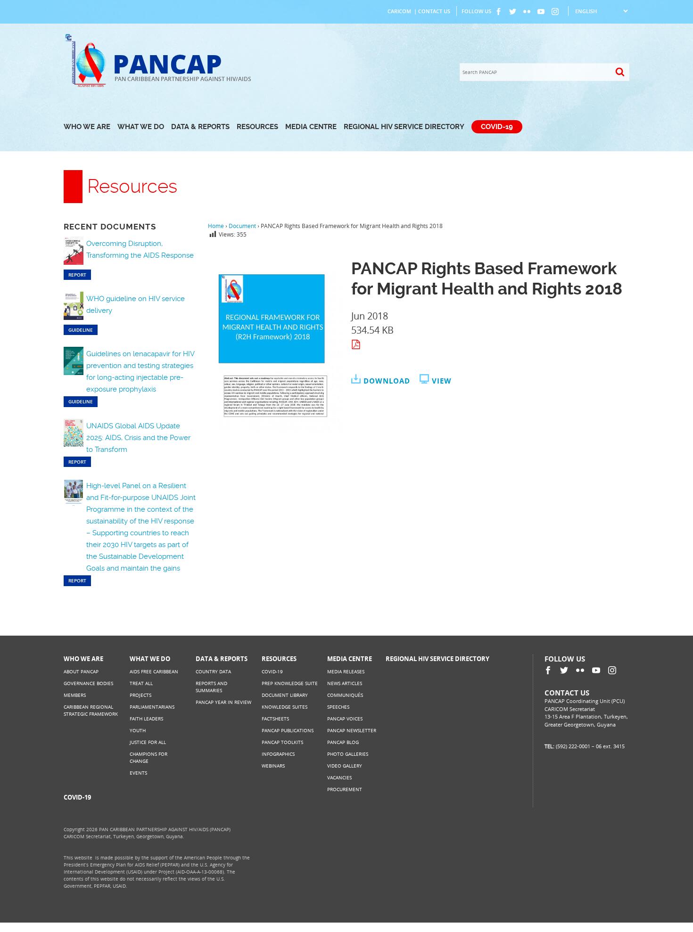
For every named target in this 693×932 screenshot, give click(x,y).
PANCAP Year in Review (223, 702)
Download (386, 380)
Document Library (285, 695)
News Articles (344, 683)
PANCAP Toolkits (282, 742)
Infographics (278, 754)
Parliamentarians (152, 706)
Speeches (338, 706)
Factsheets (275, 718)
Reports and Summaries (211, 687)
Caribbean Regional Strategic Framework (91, 710)
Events (138, 772)
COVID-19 (497, 127)
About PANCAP (81, 671)
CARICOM (399, 11)
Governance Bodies (88, 683)
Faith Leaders (146, 718)
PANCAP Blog (343, 742)
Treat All (141, 683)
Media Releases (345, 671)
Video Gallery (344, 765)
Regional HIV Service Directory (404, 127)
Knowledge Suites (284, 706)
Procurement (344, 789)
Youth (138, 730)
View (442, 380)
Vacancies (339, 777)
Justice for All (148, 742)
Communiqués (345, 695)
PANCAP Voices (345, 718)
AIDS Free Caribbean (154, 671)
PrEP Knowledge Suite (290, 683)
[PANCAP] (88, 86)
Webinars (273, 765)
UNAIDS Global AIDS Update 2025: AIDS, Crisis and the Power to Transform (138, 438)
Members (75, 695)
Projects (140, 695)
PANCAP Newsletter (351, 730)
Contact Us (434, 11)
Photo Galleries (347, 754)
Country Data (213, 671)
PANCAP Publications (288, 730)
